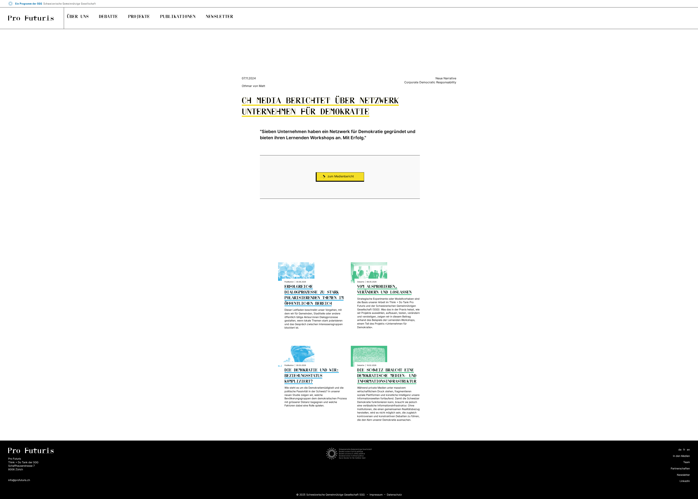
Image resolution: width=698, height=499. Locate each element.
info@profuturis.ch (19, 480)
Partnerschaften (680, 468)
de (679, 449)
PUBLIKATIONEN (178, 17)
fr (684, 449)
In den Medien (681, 455)
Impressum (376, 494)
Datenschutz (394, 494)
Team (686, 462)
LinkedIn (685, 480)
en (688, 449)
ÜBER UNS (78, 17)
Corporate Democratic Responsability (430, 82)
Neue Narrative (446, 78)
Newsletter (683, 474)
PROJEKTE (139, 17)
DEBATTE (108, 17)
